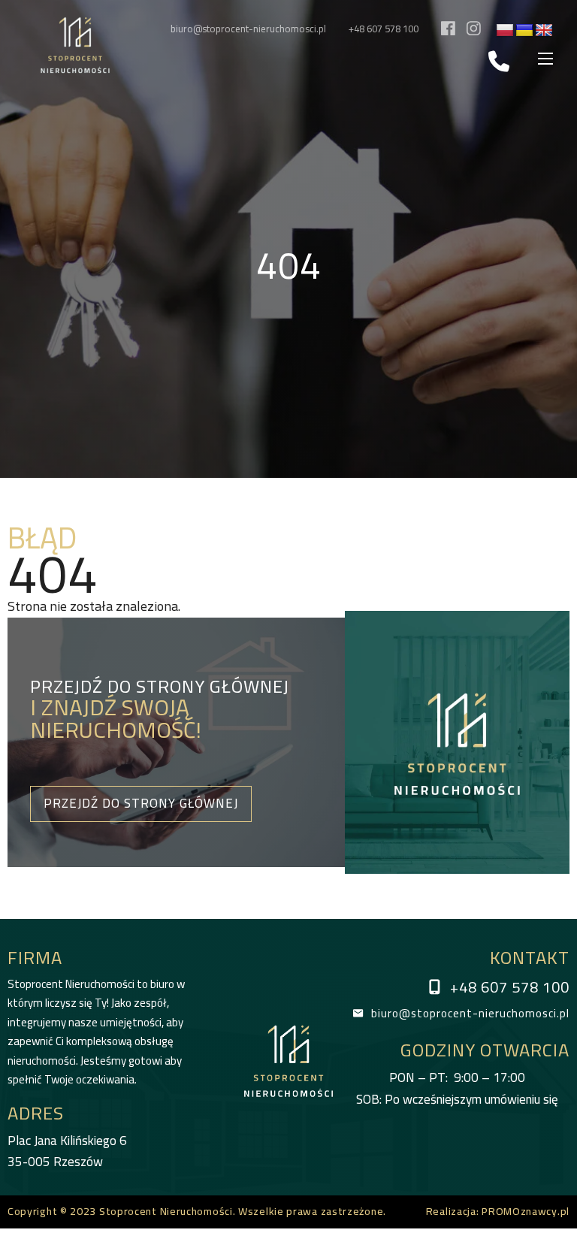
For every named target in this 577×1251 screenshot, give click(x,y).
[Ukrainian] (524, 30)
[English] (544, 30)
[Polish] (505, 30)
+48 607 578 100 (383, 28)
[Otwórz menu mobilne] (545, 59)
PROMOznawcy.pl (525, 1211)
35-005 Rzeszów (67, 1151)
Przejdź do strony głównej (141, 803)
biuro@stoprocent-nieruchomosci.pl (248, 28)
